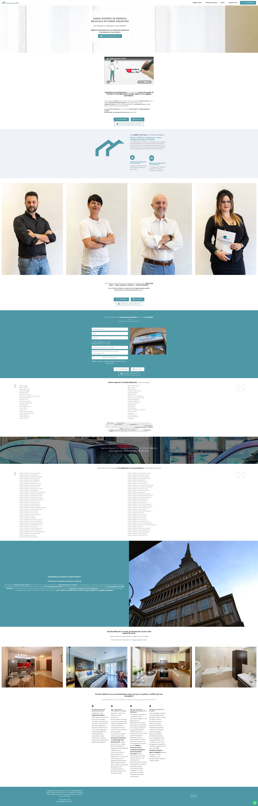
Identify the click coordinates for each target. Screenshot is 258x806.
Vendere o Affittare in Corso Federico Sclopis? (139, 473)
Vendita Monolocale (24, 416)
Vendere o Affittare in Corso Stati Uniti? (29, 487)
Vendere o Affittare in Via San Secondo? (29, 478)
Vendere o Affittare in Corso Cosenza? (137, 514)
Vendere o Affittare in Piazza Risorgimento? (30, 530)
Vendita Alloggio (132, 404)
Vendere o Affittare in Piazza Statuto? (137, 518)
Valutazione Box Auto (24, 394)
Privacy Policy (110, 363)
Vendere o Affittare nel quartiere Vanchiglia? (30, 476)
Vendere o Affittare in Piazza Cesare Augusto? (31, 519)
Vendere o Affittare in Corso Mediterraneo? (139, 521)
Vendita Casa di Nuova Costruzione (137, 410)
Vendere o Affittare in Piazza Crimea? (137, 483)
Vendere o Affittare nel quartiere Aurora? (138, 475)
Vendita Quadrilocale (133, 416)
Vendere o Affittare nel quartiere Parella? (30, 485)
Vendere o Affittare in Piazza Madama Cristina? (31, 523)
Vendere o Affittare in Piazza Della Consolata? (30, 488)
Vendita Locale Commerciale (26, 413)
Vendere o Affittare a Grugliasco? (27, 518)
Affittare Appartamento (134, 385)
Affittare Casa (131, 387)
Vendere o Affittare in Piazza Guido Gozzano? (139, 478)
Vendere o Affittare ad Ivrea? (135, 526)
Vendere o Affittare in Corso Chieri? (28, 526)
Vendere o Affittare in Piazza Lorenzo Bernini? (31, 521)
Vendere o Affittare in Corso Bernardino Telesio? (140, 487)
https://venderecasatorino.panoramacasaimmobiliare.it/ (64, 794)
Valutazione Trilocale (133, 403)
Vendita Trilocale (23, 418)
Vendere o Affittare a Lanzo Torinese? (137, 509)
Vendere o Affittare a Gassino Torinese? (138, 488)
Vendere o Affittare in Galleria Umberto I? (30, 506)
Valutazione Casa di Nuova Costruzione (29, 396)
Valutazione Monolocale (134, 401)
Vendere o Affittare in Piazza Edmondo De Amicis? (140, 495)
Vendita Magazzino (24, 415)
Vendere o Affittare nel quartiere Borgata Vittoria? (32, 531)
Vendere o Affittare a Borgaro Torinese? (138, 535)
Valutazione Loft (23, 399)
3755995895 (249, 2)
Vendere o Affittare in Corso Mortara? (137, 502)
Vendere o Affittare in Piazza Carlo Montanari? (139, 504)
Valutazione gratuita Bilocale (130, 304)
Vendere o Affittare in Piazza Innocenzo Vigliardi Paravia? (142, 525)
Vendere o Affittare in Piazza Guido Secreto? (139, 530)
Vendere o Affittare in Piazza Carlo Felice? (29, 473)
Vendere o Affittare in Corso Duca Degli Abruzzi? (140, 523)
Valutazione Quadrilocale (25, 403)
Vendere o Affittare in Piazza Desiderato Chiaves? (31, 499)
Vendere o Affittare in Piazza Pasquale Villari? (30, 509)
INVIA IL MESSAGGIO (110, 357)
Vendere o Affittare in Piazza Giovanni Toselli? (30, 495)
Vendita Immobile (132, 411)
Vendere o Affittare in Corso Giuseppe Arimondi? (140, 506)
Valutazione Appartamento (134, 391)
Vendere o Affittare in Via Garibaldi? (28, 537)
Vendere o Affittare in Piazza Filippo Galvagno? (139, 511)
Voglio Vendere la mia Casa (101, 342)
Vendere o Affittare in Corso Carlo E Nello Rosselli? (140, 485)
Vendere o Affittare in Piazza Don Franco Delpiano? (32, 492)
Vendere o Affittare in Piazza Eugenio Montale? (31, 494)
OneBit (68, 799)
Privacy (61, 796)
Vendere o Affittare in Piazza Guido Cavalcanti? (139, 494)
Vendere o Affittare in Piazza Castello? (137, 533)
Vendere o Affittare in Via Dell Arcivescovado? (139, 528)
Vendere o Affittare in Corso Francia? (137, 519)
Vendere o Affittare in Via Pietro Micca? (137, 500)
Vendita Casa (22, 410)
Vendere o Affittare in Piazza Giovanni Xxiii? (138, 490)
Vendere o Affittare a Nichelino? (136, 512)
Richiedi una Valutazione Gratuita (130, 124)
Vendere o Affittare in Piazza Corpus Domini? (30, 497)
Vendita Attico (131, 406)
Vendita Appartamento (25, 406)
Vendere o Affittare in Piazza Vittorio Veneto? (30, 525)
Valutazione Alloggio (24, 391)
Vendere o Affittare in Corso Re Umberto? (30, 514)
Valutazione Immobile (24, 398)
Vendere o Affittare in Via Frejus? (27, 535)
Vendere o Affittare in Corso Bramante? (29, 502)
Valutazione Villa (23, 404)
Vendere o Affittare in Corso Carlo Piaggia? (138, 531)
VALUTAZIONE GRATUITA (111, 36)
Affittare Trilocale (132, 389)
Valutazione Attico (24, 392)
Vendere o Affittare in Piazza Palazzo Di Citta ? (139, 507)
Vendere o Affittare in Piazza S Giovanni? (29, 504)
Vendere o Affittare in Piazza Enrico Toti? (138, 499)
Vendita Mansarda (132, 415)
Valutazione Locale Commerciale (136, 398)
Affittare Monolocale (24, 389)
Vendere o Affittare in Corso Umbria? (28, 511)
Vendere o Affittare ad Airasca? (27, 516)
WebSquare (69, 801)
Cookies (67, 796)
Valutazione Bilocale (133, 392)
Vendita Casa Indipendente (26, 411)
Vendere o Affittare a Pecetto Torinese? (138, 482)
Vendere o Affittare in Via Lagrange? (28, 490)
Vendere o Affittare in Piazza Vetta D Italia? (138, 476)
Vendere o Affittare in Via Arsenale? (137, 516)
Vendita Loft (131, 413)
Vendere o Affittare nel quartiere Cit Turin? (30, 500)
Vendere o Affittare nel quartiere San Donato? (139, 497)
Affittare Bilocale (23, 387)
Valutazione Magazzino (133, 399)
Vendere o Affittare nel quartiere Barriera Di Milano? (32, 507)
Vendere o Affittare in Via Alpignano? (28, 475)
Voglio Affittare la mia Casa (101, 344)
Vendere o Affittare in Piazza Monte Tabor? (30, 533)
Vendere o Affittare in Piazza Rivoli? (136, 480)
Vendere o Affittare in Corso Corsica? (28, 512)
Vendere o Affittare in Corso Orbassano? (29, 480)
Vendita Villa (131, 418)
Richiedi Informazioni (130, 373)
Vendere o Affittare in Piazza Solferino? (29, 482)
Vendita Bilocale (23, 408)
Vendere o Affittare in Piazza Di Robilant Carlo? (31, 528)
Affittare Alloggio (23, 385)
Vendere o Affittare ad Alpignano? (136, 492)
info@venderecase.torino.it (59, 792)
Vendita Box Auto (132, 408)
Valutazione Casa (132, 394)
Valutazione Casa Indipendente (135, 396)
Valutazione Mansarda (25, 401)
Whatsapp (138, 119)
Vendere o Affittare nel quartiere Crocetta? (30, 483)
